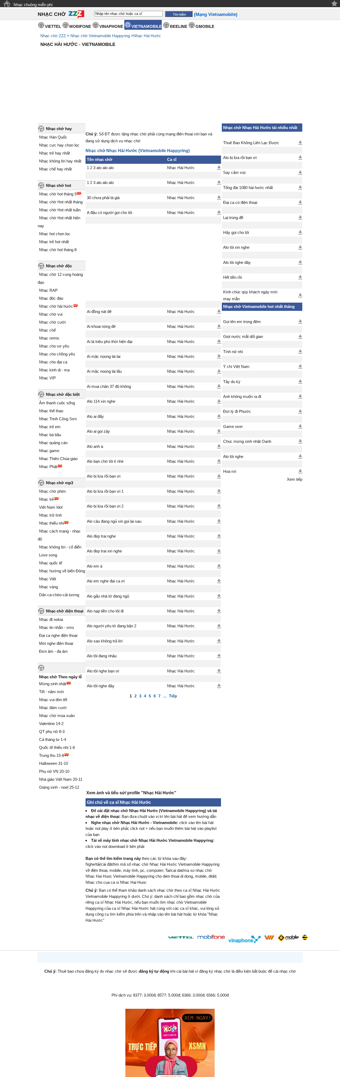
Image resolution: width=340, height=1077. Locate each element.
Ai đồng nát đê (99, 312)
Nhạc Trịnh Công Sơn (58, 419)
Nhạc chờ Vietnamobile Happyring (100, 35)
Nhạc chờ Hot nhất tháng (61, 202)
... (164, 696)
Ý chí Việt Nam (236, 366)
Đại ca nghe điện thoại (58, 635)
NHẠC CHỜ (52, 14)
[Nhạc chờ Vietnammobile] (269, 937)
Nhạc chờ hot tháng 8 (57, 249)
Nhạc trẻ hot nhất (54, 241)
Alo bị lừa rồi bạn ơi (103, 476)
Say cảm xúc (234, 172)
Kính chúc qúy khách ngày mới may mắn (250, 295)
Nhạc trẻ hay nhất (54, 153)
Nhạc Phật (48, 466)
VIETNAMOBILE (146, 26)
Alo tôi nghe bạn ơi (103, 671)
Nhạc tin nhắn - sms (56, 627)
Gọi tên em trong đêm (242, 322)
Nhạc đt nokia (51, 619)
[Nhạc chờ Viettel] (180, 937)
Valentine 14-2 (51, 723)
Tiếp (173, 696)
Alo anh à (95, 446)
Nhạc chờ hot (58, 185)
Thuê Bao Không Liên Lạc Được (251, 143)
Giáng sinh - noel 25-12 (59, 787)
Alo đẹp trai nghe (101, 536)
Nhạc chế (47, 330)
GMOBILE (205, 26)
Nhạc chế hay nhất (55, 169)
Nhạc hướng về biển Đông (62, 571)
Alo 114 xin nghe (101, 401)
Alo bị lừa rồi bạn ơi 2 (105, 506)
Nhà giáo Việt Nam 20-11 (60, 779)
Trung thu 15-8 (51, 755)
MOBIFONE (80, 26)
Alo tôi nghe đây (100, 686)
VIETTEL (53, 26)
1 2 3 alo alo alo (100, 168)
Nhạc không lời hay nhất (60, 161)
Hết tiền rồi (232, 277)
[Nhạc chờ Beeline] (304, 937)
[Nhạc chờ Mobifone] (211, 937)
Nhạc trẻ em (50, 426)
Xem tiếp (294, 479)
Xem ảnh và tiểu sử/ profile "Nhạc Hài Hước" (131, 793)
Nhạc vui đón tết (53, 699)
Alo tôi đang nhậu (102, 656)
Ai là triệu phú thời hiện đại (109, 342)
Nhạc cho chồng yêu (57, 354)
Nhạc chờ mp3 (59, 482)
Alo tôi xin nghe (236, 247)
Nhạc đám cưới (52, 707)
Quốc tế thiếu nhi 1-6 (57, 747)
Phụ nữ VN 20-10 (54, 771)
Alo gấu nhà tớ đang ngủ (108, 596)
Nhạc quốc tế (50, 563)
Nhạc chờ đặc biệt (63, 394)
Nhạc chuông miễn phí (33, 4)
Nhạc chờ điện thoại (64, 611)
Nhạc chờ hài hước (56, 306)
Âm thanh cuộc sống (57, 403)
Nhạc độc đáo (51, 298)
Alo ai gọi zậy (98, 431)
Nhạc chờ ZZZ (53, 35)
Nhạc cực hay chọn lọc (59, 145)
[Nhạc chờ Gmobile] (288, 938)
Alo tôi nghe (233, 456)
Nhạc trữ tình (50, 515)
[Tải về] (219, 168)
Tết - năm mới (51, 691)
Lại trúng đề (233, 218)
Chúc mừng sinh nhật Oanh (247, 441)
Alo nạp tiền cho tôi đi (105, 611)
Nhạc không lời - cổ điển (60, 547)
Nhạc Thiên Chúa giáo (58, 458)
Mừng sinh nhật (52, 683)
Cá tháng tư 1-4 (52, 739)
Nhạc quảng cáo (53, 442)
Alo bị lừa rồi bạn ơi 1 (105, 491)
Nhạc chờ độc (59, 266)
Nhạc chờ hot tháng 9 (57, 194)
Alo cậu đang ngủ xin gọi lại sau (114, 521)
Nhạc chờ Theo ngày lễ (60, 677)
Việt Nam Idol (50, 507)
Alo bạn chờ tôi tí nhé (105, 461)
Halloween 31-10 (53, 763)
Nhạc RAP (48, 290)
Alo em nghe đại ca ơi (106, 581)
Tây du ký (231, 382)
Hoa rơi (229, 471)
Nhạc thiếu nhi (51, 523)
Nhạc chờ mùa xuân (57, 715)
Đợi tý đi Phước (237, 411)
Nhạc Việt (47, 579)
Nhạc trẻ (46, 499)
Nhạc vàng (48, 587)
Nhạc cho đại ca (53, 362)
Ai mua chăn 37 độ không (109, 386)
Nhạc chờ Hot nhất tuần (59, 210)
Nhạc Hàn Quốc (53, 137)
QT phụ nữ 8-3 (52, 731)
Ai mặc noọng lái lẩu (104, 371)
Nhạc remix (49, 338)
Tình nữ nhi (233, 352)
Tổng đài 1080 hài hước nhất (248, 188)
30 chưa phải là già (103, 198)
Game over (233, 426)
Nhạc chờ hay (59, 128)
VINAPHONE (111, 26)
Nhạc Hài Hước (147, 35)
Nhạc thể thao (51, 411)
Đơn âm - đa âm (53, 651)
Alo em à (94, 566)
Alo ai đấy (95, 416)
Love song (48, 555)
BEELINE (178, 26)
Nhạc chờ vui (50, 314)
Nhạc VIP (47, 378)
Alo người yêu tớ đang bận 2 (111, 626)
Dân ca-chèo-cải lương (59, 595)
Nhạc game (49, 450)
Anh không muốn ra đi (242, 396)
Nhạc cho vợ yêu (54, 346)
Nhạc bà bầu (50, 434)
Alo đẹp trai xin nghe (104, 551)
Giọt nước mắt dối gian (243, 336)
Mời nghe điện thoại (56, 643)
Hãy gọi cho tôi (236, 232)
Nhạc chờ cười (52, 322)
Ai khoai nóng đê (101, 326)
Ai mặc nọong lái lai (103, 356)
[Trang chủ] (7, 3)
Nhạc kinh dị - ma (54, 370)
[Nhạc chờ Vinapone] (244, 939)
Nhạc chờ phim (52, 491)
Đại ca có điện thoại (240, 202)
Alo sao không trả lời (104, 641)
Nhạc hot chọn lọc (54, 233)
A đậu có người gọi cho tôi (109, 213)
